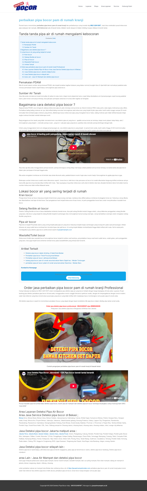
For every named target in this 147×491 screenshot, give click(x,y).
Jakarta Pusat (63, 434)
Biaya (96, 6)
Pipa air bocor (28, 59)
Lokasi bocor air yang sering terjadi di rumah (35, 52)
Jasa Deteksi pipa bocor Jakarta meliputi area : (39, 72)
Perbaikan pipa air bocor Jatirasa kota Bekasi (41, 258)
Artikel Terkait (28, 64)
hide (54, 38)
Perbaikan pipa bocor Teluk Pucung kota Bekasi (42, 256)
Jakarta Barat (33, 434)
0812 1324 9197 (95, 25)
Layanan (88, 6)
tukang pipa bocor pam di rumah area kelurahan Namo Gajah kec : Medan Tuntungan (55, 260)
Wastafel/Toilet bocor (30, 62)
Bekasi (21, 418)
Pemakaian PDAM (29, 45)
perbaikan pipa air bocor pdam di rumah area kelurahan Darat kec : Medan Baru (53, 263)
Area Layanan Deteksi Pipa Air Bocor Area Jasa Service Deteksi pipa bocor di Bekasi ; (51, 69)
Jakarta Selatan (43, 434)
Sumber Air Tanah (29, 47)
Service (116, 6)
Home (80, 6)
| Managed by (81, 486)
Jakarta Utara (53, 434)
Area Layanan (106, 6)
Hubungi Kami (127, 6)
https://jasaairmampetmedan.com (79, 468)
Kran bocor (27, 54)
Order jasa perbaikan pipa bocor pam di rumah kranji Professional (42, 67)
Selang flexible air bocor (31, 57)
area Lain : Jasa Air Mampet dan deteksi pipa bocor (40, 77)
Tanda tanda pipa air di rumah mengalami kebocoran (38, 42)
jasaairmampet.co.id (65, 230)
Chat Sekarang (73, 278)
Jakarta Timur (23, 434)
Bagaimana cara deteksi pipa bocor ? (33, 50)
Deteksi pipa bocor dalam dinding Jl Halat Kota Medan (45, 253)
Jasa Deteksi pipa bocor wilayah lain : (36, 74)
